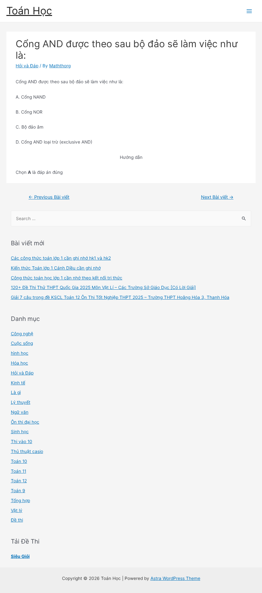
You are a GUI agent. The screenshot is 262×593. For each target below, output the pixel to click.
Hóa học (19, 363)
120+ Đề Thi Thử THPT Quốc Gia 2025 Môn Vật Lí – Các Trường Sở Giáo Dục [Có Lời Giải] (103, 287)
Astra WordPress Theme (175, 578)
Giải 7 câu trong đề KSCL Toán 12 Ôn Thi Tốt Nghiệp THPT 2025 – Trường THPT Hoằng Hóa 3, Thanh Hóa (120, 297)
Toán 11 (18, 471)
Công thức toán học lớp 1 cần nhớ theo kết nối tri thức (66, 277)
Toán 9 (18, 490)
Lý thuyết (20, 402)
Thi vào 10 (21, 441)
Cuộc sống (22, 343)
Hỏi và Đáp (27, 65)
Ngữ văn (19, 412)
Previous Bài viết (48, 197)
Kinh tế (18, 382)
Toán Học (29, 10)
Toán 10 (19, 461)
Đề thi (17, 520)
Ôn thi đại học (25, 422)
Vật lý (16, 510)
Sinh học (20, 431)
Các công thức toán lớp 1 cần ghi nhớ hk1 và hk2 (61, 258)
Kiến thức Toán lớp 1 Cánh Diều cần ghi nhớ (56, 268)
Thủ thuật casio (27, 451)
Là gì (16, 392)
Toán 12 (19, 480)
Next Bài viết (217, 197)
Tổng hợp (20, 500)
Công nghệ (22, 333)
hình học (19, 353)
